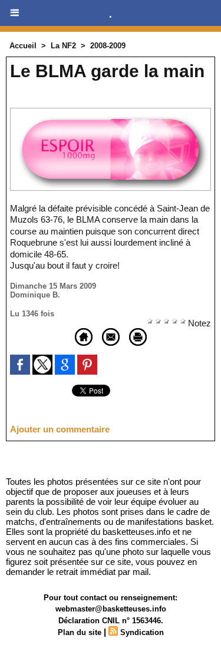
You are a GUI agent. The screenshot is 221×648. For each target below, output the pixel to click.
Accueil (23, 45)
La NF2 (63, 45)
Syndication (142, 632)
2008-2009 (108, 45)
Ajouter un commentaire (60, 429)
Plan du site (79, 632)
